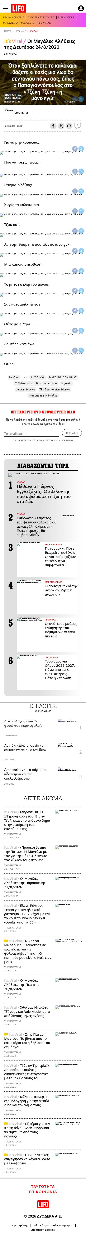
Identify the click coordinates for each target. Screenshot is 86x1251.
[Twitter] (81, 99)
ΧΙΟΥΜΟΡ (37, 377)
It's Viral (34, 31)
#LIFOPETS (27, 22)
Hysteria (66, 383)
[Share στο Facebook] (75, 148)
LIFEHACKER (66, 17)
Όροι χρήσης (20, 1225)
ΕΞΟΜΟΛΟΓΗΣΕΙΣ (13, 17)
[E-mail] (69, 126)
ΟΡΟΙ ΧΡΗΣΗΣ (20, 440)
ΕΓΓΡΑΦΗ (72, 433)
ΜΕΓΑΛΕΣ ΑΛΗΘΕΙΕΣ (63, 377)
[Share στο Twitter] (81, 148)
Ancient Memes (25, 389)
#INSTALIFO (10, 22)
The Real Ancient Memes (54, 389)
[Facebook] (75, 99)
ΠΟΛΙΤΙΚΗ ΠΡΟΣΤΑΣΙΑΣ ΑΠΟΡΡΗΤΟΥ (53, 440)
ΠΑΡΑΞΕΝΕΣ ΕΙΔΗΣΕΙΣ (41, 17)
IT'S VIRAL (44, 22)
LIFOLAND (20, 31)
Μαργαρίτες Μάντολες (43, 395)
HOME (7, 31)
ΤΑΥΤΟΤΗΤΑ (43, 1187)
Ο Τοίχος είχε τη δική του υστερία (36, 383)
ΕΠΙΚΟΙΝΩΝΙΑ (43, 1192)
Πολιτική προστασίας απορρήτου (53, 1225)
